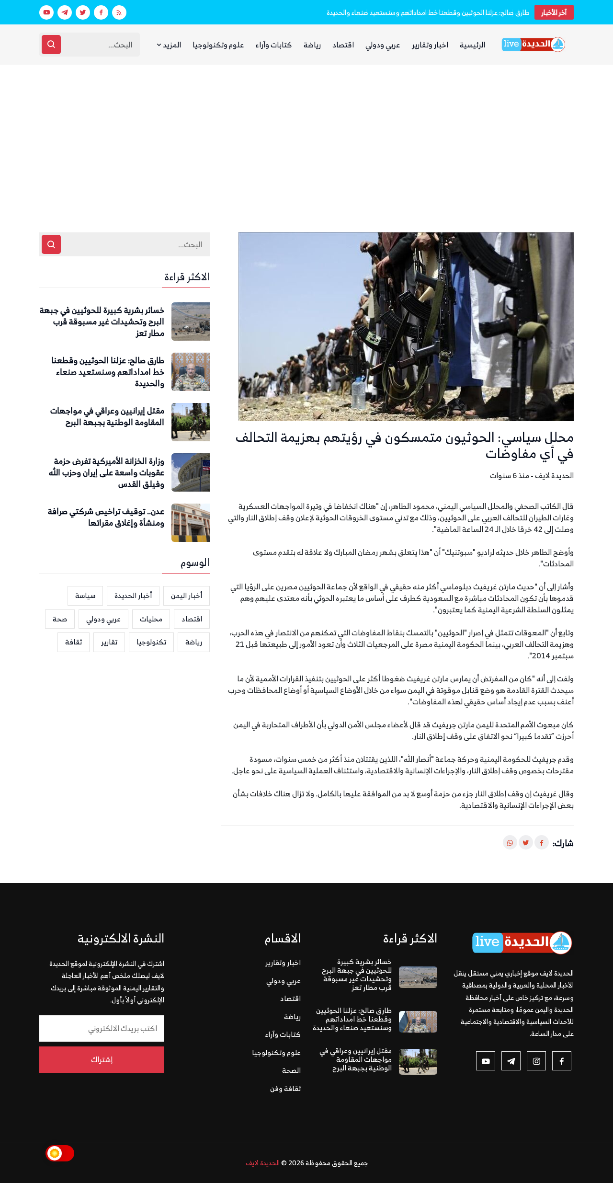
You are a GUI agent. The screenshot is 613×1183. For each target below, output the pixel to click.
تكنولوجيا (151, 641)
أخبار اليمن (186, 595)
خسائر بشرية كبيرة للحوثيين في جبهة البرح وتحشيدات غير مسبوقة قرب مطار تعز (102, 322)
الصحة (291, 1070)
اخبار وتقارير (430, 44)
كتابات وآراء (274, 44)
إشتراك (102, 1059)
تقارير (109, 641)
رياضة (312, 44)
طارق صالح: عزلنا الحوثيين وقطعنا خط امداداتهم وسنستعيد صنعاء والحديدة (428, 12)
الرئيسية (472, 44)
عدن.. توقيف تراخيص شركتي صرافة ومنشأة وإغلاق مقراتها (106, 517)
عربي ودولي (382, 44)
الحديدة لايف (263, 1163)
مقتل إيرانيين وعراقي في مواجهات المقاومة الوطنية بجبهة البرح (107, 416)
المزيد (171, 44)
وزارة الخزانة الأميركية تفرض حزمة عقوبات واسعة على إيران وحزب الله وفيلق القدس (106, 473)
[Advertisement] (306, 136)
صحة (60, 618)
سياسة (85, 595)
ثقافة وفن (285, 1088)
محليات (151, 618)
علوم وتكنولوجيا (218, 44)
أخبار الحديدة (133, 595)
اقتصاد (343, 44)
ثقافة (73, 641)
